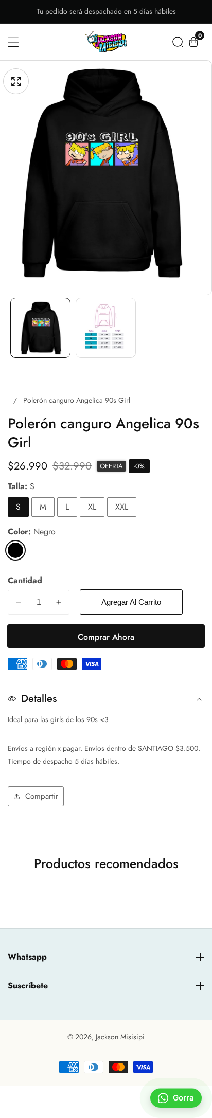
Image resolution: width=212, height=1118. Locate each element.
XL (92, 507)
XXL (121, 507)
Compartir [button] (41, 796)
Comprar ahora (106, 637)
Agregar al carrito (131, 602)
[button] (178, 42)
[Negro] (15, 550)
